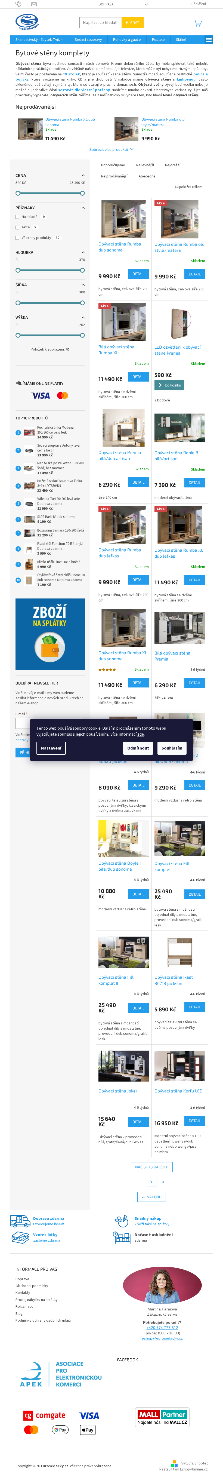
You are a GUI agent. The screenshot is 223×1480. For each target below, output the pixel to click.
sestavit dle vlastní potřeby (83, 90)
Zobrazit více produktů (108, 149)
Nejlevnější (145, 165)
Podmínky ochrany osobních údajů (43, 1320)
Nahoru (154, 1197)
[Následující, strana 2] (152, 1182)
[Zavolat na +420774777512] (24, 4)
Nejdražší (172, 165)
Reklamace (24, 1306)
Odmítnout (138, 748)
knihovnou (186, 79)
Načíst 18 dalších (151, 1167)
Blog (19, 1313)
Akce (29, 227)
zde (140, 734)
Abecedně (147, 176)
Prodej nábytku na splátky (37, 1300)
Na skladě (33, 217)
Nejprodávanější (114, 176)
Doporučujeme (113, 165)
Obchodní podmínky (32, 1286)
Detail (138, 273)
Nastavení (51, 748)
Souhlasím (172, 748)
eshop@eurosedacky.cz (162, 1338)
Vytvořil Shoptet (194, 1463)
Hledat (132, 22)
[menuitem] (39, 39)
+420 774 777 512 (162, 1327)
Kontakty (23, 1292)
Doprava (106, 4)
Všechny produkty (40, 238)
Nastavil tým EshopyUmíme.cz (183, 1469)
